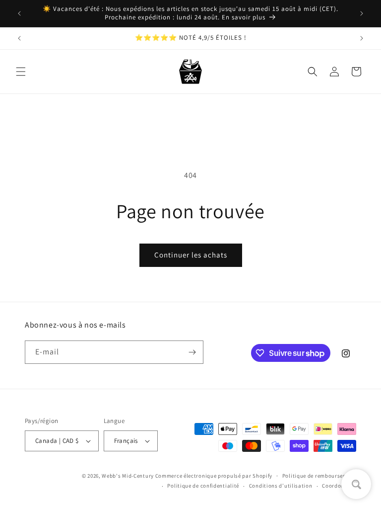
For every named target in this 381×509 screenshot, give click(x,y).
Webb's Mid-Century (128, 475)
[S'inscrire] (192, 352)
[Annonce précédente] (19, 13)
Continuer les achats (190, 254)
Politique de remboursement (319, 475)
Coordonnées (339, 485)
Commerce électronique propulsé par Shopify (213, 475)
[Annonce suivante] (362, 13)
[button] (21, 72)
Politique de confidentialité (203, 485)
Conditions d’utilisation (281, 485)
